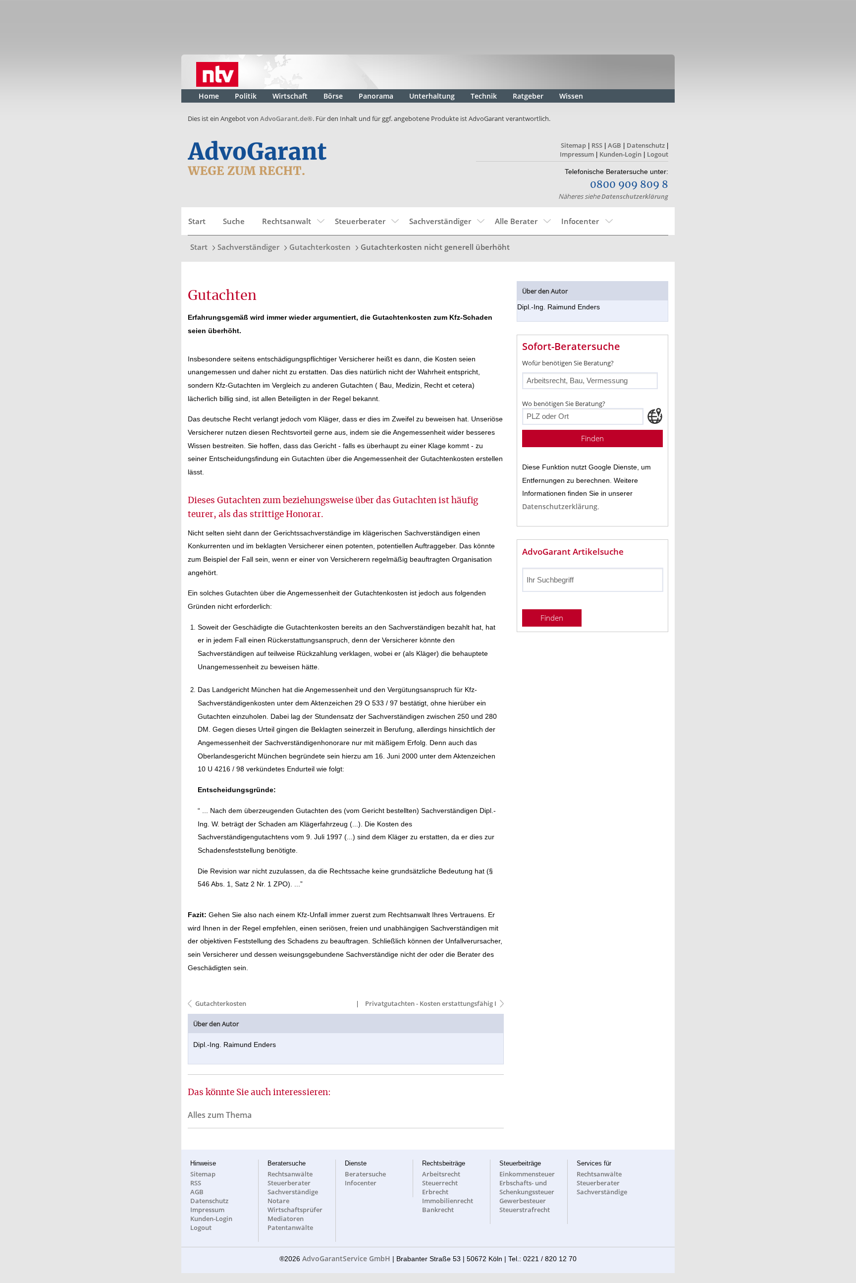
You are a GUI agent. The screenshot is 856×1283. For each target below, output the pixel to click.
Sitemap (573, 145)
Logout (657, 154)
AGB (614, 145)
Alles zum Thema (220, 1114)
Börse (333, 96)
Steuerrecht (440, 1182)
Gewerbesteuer (522, 1200)
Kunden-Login (620, 154)
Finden (592, 438)
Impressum (577, 154)
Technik (484, 96)
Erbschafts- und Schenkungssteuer (526, 1187)
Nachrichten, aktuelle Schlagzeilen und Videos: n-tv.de (217, 72)
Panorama (376, 96)
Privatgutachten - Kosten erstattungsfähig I (430, 1003)
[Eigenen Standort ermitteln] (655, 416)
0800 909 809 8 (629, 185)
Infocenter (580, 221)
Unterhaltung (432, 96)
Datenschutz (646, 145)
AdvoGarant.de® (286, 118)
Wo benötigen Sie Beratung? (563, 403)
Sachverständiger (440, 221)
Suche (234, 221)
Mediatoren (286, 1218)
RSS (596, 145)
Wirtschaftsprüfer (295, 1209)
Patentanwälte (290, 1227)
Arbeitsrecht (441, 1173)
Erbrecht (435, 1191)
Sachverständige (293, 1191)
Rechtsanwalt (286, 221)
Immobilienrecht (447, 1200)
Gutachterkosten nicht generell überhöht (435, 247)
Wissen (571, 96)
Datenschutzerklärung (634, 196)
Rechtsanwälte (290, 1173)
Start (197, 221)
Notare (278, 1200)
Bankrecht (438, 1209)
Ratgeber (528, 96)
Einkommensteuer (527, 1173)
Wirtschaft (290, 96)
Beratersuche (365, 1173)
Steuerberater (360, 221)
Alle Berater (516, 221)
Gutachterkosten (320, 247)
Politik (246, 96)
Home (209, 96)
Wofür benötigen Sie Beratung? (568, 362)
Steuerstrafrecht (524, 1209)
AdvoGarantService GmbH (346, 1258)
